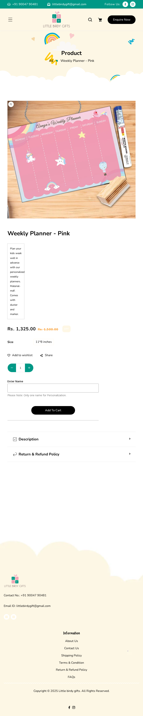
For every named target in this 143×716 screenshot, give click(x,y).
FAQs (71, 677)
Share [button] (49, 355)
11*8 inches (44, 342)
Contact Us (71, 648)
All (51, 60)
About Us (71, 641)
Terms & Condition (71, 663)
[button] (10, 19)
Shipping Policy (71, 655)
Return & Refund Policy (71, 670)
